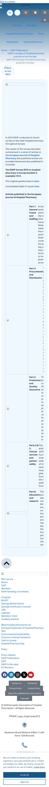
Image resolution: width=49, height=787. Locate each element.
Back (8, 74)
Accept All (24, 775)
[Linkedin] (11, 675)
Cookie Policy (39, 767)
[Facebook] (4, 675)
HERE (18, 176)
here (36, 181)
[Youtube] (30, 675)
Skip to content (7, 1)
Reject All (25, 782)
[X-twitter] (24, 675)
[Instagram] (17, 675)
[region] (24, 769)
